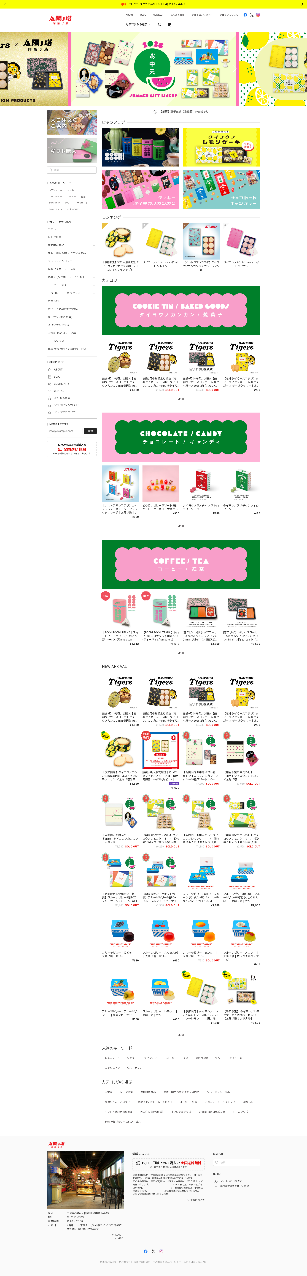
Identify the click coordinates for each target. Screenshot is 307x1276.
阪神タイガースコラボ (61, 269)
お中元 (52, 229)
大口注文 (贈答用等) (60, 317)
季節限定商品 (56, 245)
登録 (90, 431)
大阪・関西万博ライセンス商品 (67, 253)
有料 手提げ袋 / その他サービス (67, 349)
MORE (181, 399)
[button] (72, 69)
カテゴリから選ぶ (136, 24)
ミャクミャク (112, 1067)
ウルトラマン (134, 1067)
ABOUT (129, 14)
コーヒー (171, 1057)
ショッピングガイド (202, 14)
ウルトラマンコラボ (60, 261)
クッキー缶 (236, 1057)
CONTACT (158, 14)
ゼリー (219, 1057)
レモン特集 (54, 237)
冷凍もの (53, 301)
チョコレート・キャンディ (64, 293)
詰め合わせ (202, 1057)
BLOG (143, 14)
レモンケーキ (112, 1057)
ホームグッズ (56, 341)
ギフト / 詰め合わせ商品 (63, 309)
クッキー (132, 1057)
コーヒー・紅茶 (57, 285)
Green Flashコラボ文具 (62, 333)
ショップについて (229, 14)
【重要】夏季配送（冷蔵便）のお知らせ (184, 111)
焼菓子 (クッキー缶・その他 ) (66, 277)
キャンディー (151, 1057)
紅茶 (186, 1057)
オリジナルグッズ (59, 325)
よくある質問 (177, 14)
